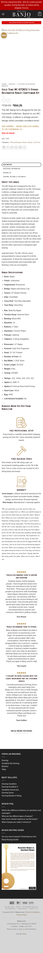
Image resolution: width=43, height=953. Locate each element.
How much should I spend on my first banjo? (20, 819)
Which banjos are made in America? (16, 822)
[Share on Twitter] (12, 147)
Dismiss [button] (25, 8)
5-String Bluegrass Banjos (18, 142)
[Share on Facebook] (8, 147)
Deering (5, 760)
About (18, 907)
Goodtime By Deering (10, 763)
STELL (24, 934)
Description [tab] (7, 164)
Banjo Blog (22, 908)
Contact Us (33, 908)
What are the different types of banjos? (17, 816)
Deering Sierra (8, 793)
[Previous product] (8, 100)
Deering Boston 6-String (11, 796)
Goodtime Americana (10, 790)
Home (4, 84)
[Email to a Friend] (16, 147)
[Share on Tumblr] (24, 147)
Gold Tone (36, 142)
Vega (4, 769)
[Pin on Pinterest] (20, 147)
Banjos (12, 84)
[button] (3, 14)
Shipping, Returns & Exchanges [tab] (14, 177)
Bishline (5, 766)
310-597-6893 (9, 907)
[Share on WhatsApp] (4, 147)
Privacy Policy (21, 915)
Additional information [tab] (11, 169)
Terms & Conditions (32, 912)
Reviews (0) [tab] (7, 173)
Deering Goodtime (9, 784)
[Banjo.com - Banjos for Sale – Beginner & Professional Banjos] (21, 14)
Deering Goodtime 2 (10, 787)
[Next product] (4, 100)
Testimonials (10, 908)
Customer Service (30, 907)
